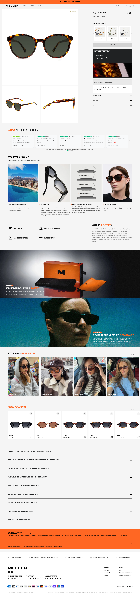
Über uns (106, 570)
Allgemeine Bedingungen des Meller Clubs (91, 592)
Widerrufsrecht (105, 592)
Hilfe (117, 6)
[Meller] (12, 6)
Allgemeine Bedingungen (75, 592)
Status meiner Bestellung (125, 575)
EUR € (129, 586)
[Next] (133, 354)
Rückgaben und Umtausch (125, 572)
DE (123, 586)
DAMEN (24, 6)
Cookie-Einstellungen (127, 592)
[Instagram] (12, 572)
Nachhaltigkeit (107, 572)
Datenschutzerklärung (17, 546)
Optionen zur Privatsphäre (115, 592)
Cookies (66, 592)
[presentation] (93, 33)
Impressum (50, 592)
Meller (17, 592)
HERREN (31, 6)
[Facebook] (9, 572)
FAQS (120, 570)
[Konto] (130, 6)
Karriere (106, 575)
